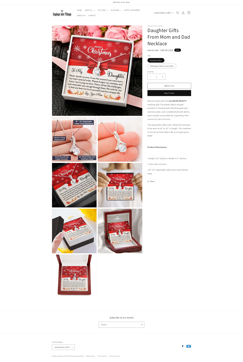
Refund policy (90, 356)
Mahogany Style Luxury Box (162, 66)
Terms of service (114, 356)
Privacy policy (102, 356)
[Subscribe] (141, 325)
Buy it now (169, 93)
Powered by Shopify (77, 356)
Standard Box (156, 60)
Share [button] (152, 181)
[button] (89, 10)
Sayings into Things (63, 356)
